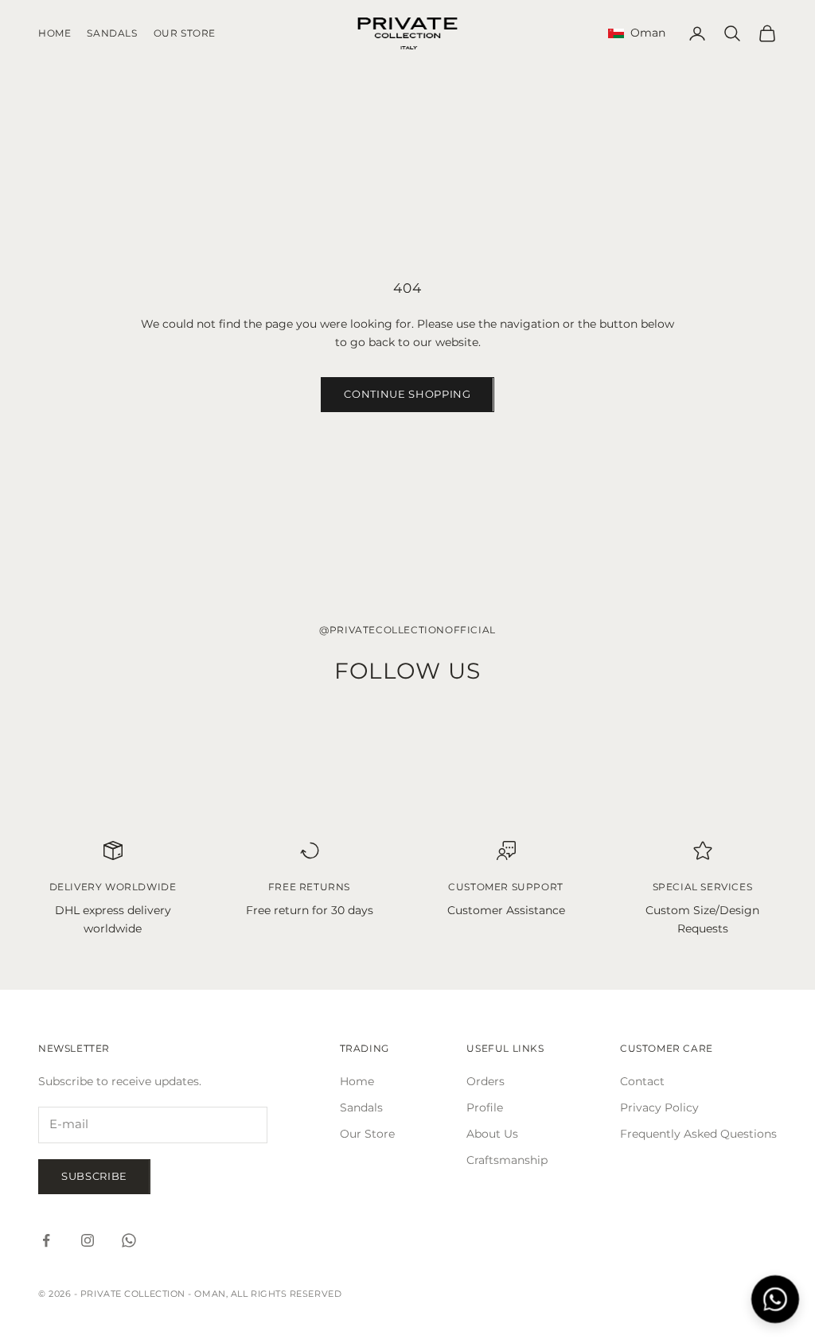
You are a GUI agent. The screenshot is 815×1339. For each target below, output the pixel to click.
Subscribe (94, 1176)
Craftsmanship (507, 1160)
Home (54, 33)
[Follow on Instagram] (88, 1240)
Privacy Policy (659, 1107)
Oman (644, 32)
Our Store (185, 33)
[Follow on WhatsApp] (129, 1240)
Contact (642, 1081)
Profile (484, 1107)
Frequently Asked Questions (698, 1134)
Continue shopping (407, 393)
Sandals (112, 33)
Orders (485, 1081)
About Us (492, 1134)
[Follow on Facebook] (46, 1240)
